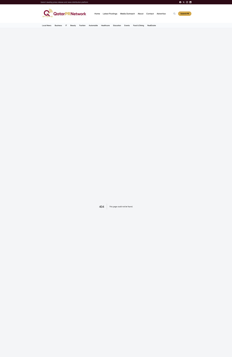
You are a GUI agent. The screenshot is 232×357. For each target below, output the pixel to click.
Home (97, 13)
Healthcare (105, 25)
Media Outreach (127, 13)
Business (58, 25)
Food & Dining (138, 25)
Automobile (93, 25)
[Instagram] (187, 2)
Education (117, 25)
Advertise (161, 13)
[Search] (174, 13)
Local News (46, 25)
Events (127, 25)
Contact (150, 13)
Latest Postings (110, 13)
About (140, 13)
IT (66, 25)
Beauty (73, 25)
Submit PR (185, 14)
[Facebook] (180, 2)
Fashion (82, 25)
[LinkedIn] (190, 2)
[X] (184, 2)
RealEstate (151, 25)
